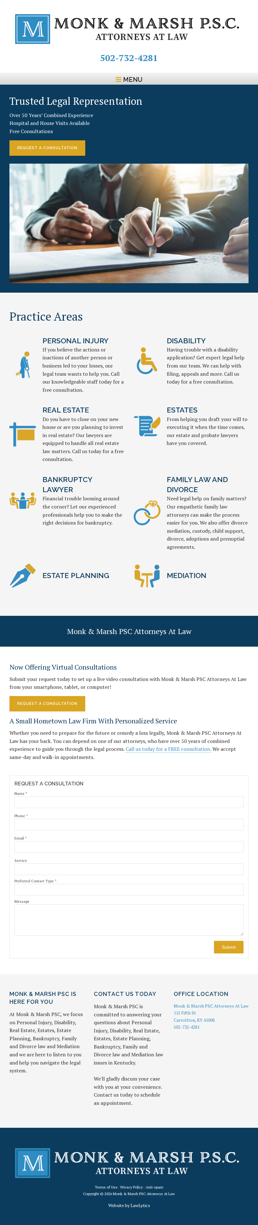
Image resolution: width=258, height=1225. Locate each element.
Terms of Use (106, 1187)
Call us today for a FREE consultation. (168, 748)
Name (20, 793)
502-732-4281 (129, 58)
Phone (21, 815)
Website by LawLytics (129, 1205)
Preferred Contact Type (35, 881)
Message (22, 901)
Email (20, 838)
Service (20, 860)
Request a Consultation (47, 703)
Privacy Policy (132, 1187)
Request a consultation (47, 148)
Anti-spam (154, 1187)
